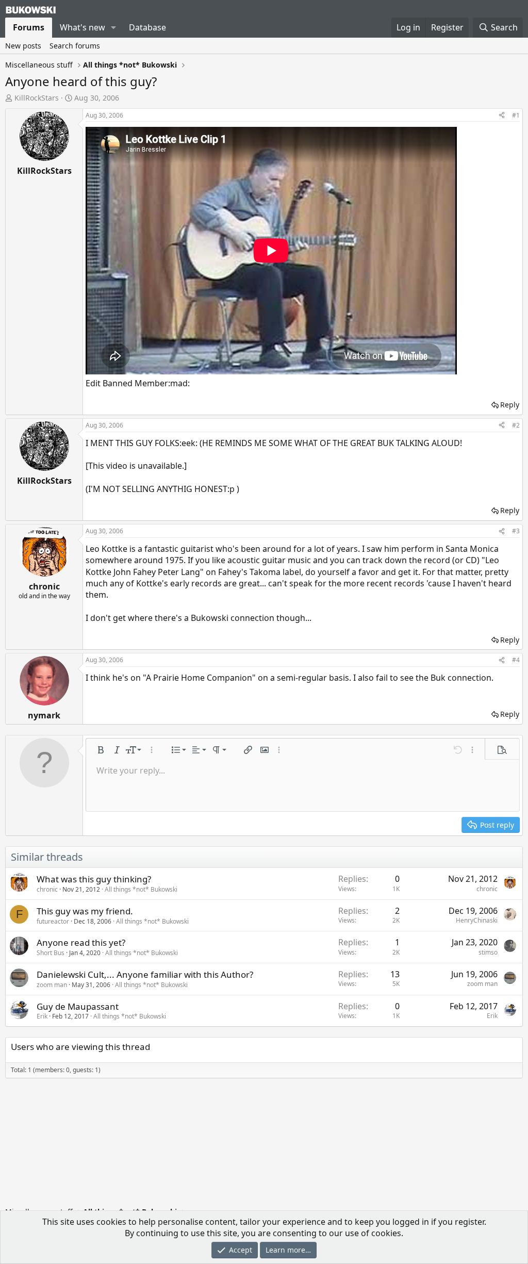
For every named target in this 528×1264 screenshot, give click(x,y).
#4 (516, 659)
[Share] (501, 116)
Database (147, 27)
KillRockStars (36, 98)
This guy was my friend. (85, 911)
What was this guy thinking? (94, 879)
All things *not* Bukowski (141, 889)
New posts (23, 46)
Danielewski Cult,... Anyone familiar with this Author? (145, 974)
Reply (509, 404)
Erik (42, 1016)
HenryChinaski (477, 920)
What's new (82, 27)
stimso (488, 952)
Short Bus (50, 952)
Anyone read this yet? (81, 942)
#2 (516, 425)
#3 (516, 531)
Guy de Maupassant (78, 1006)
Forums (28, 27)
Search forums (75, 46)
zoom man (52, 984)
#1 (516, 115)
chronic (47, 889)
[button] (113, 27)
